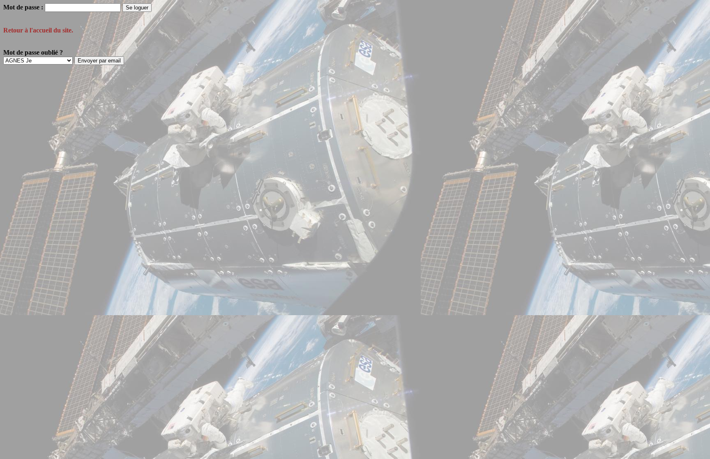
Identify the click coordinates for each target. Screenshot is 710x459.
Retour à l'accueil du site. (38, 30)
